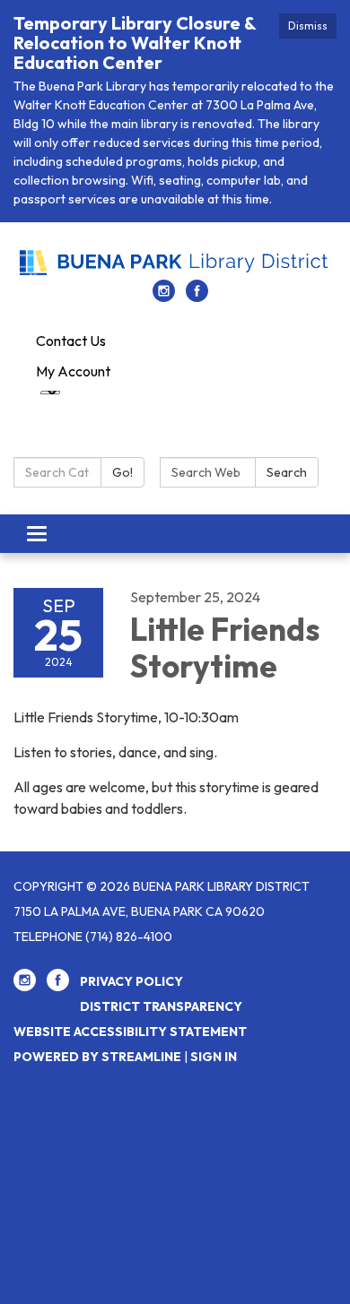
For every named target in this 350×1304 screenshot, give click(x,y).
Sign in (213, 1057)
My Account (73, 371)
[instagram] (164, 297)
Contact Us (71, 341)
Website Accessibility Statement (130, 1031)
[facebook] (197, 297)
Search (287, 472)
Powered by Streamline (97, 1057)
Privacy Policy (131, 981)
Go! (122, 472)
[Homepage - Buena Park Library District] (175, 260)
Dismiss (308, 25)
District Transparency (161, 1006)
